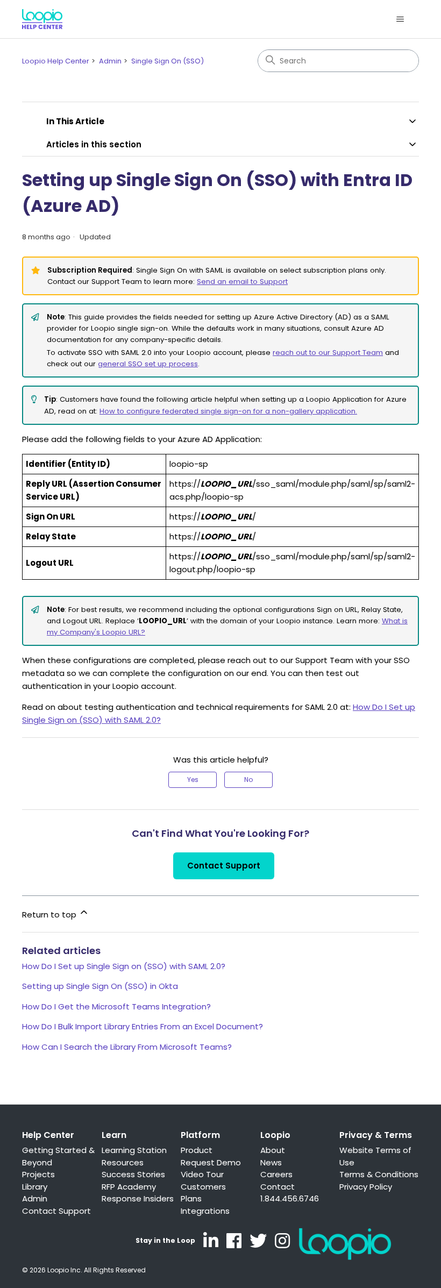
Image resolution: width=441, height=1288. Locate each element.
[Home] (42, 19)
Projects (38, 1174)
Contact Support (223, 865)
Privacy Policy (365, 1186)
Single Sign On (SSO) (167, 61)
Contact (277, 1186)
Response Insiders (138, 1198)
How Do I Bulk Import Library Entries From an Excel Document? (142, 1026)
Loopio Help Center (55, 61)
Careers (276, 1174)
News (271, 1162)
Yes (192, 779)
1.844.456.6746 (289, 1198)
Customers (203, 1186)
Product (196, 1150)
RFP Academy (129, 1186)
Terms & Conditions (378, 1174)
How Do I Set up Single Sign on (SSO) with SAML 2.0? (123, 966)
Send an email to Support (242, 281)
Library (34, 1186)
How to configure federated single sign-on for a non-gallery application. (228, 411)
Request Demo (211, 1162)
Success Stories (133, 1174)
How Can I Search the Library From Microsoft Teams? (127, 1046)
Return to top (50, 914)
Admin (110, 61)
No (248, 779)
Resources (123, 1162)
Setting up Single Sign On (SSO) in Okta (100, 986)
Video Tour (202, 1174)
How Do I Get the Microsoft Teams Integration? (116, 1006)
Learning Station (134, 1150)
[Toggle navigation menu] (400, 19)
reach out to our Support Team (328, 352)
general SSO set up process (148, 364)
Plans (191, 1198)
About (272, 1150)
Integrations (205, 1210)
